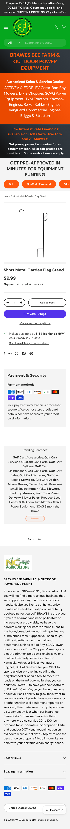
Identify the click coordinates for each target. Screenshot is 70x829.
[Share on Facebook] (24, 353)
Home (7, 196)
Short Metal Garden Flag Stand (29, 196)
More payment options (35, 323)
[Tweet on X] (16, 353)
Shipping (9, 284)
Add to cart (47, 302)
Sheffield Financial (39, 184)
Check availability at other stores (29, 343)
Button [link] (35, 518)
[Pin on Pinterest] (31, 353)
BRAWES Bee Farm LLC (24, 819)
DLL (11, 184)
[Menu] (6, 27)
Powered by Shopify (47, 819)
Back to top (35, 539)
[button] (64, 27)
